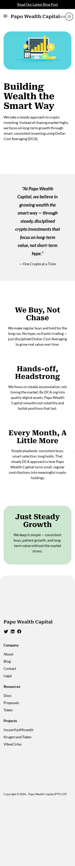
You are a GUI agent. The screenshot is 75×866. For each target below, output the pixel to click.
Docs (8, 695)
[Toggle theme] (69, 17)
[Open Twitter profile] (6, 632)
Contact (10, 668)
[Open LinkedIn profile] (12, 632)
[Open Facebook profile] (19, 632)
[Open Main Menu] (5, 16)
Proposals (11, 702)
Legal (8, 675)
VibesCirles (13, 744)
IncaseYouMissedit (18, 730)
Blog (7, 661)
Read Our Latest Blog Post (37, 4)
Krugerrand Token (17, 737)
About (8, 654)
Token (8, 710)
